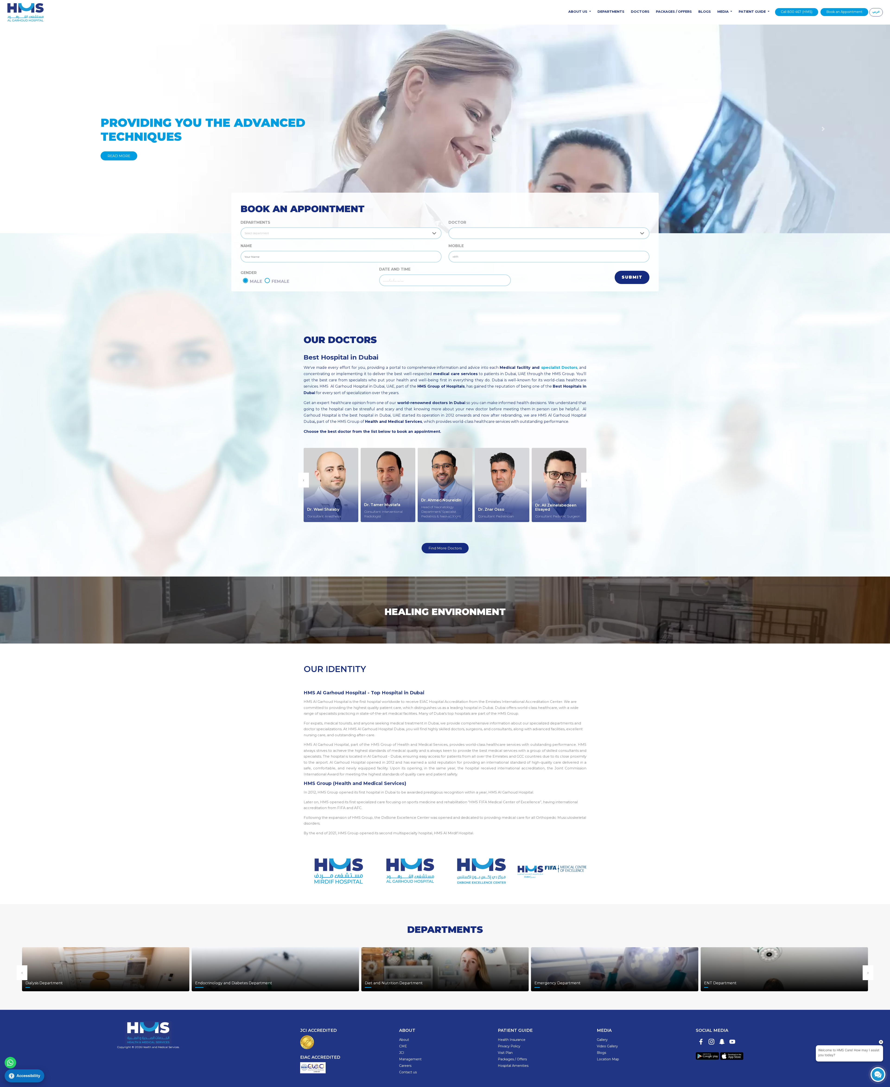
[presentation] (303, 480)
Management (410, 1059)
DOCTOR (457, 222)
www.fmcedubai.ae (552, 868)
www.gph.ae (409, 868)
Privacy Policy (509, 1046)
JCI (401, 1053)
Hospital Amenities (513, 1066)
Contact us (408, 1072)
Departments (611, 12)
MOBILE (456, 246)
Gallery (602, 1040)
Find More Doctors (445, 548)
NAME (246, 246)
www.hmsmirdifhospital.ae (338, 868)
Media (723, 12)
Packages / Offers (674, 12)
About (404, 1040)
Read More (119, 156)
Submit (632, 277)
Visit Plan (505, 1053)
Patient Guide (753, 12)
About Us (578, 12)
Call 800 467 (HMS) (796, 12)
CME (403, 1046)
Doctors (640, 12)
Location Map (608, 1059)
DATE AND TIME (394, 269)
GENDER (249, 273)
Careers (405, 1066)
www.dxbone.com (480, 868)
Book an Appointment (844, 12)
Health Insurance (511, 1040)
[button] (67, 129)
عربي (876, 11)
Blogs (704, 12)
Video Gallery (607, 1046)
